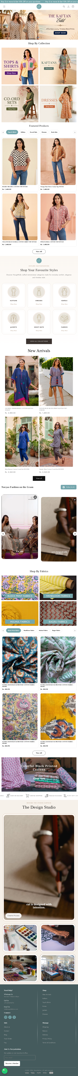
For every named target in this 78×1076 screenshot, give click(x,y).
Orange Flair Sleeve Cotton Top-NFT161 (52, 186)
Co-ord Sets (33, 132)
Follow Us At (70, 487)
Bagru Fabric (56, 630)
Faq (5, 1043)
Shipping (46, 1027)
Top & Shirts (47, 1002)
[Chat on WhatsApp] (5, 1071)
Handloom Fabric (29, 630)
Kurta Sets (54, 132)
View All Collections (39, 341)
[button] (4, 6)
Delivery (45, 1035)
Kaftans (23, 132)
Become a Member (12, 1063)
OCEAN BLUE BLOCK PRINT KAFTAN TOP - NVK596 (53, 409)
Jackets (45, 1010)
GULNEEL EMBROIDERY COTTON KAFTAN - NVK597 (19, 409)
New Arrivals (47, 994)
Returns (45, 1031)
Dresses (44, 132)
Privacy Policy (47, 1039)
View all (39, 478)
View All (39, 252)
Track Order (8, 1039)
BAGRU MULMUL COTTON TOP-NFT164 (15, 186)
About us (7, 1027)
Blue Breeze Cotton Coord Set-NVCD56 (17, 469)
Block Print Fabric (13, 630)
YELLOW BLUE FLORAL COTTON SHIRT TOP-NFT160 (19, 242)
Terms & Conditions (49, 1043)
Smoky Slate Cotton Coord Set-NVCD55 (51, 469)
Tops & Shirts (12, 132)
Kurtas (45, 1006)
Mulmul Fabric (43, 630)
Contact (6, 1031)
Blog (5, 1035)
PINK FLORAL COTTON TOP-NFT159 (52, 242)
